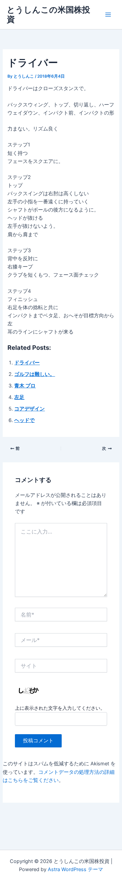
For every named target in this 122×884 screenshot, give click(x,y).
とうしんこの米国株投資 (48, 14)
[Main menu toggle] (108, 14)
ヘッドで (24, 420)
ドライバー (27, 363)
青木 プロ (25, 386)
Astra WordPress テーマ (75, 869)
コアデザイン (29, 409)
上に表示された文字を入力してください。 (60, 708)
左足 (19, 397)
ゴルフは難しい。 (34, 374)
